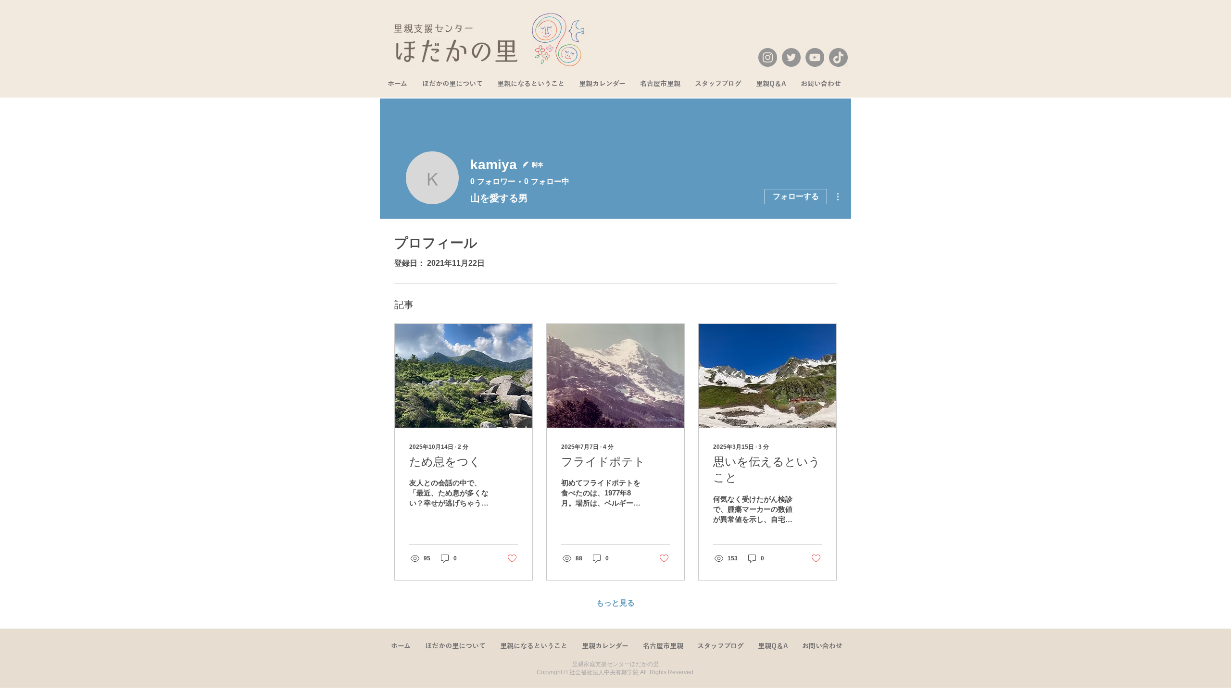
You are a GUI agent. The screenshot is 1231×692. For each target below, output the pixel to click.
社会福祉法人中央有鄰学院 (603, 672)
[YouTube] (814, 57)
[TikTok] (838, 57)
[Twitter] (791, 57)
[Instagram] (767, 57)
